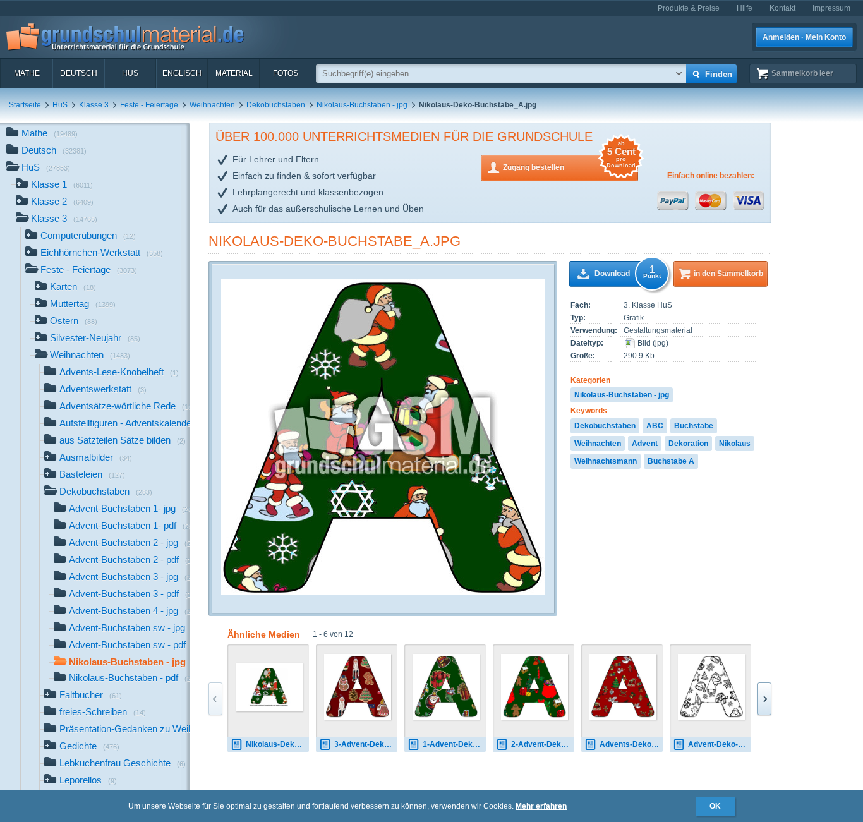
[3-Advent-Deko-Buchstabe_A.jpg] (357, 687)
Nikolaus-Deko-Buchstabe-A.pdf (277, 744)
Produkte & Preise (689, 8)
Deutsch (78, 73)
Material (234, 73)
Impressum (831, 8)
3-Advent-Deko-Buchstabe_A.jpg (365, 744)
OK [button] (715, 806)
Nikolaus (735, 443)
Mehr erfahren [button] (541, 806)
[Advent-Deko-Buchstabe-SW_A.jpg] (711, 687)
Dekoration (688, 443)
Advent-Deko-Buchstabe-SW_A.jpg (719, 744)
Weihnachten (212, 104)
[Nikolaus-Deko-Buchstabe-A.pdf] (269, 687)
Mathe (27, 73)
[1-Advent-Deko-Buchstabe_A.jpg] (446, 687)
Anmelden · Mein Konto (804, 37)
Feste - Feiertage (149, 104)
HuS (130, 73)
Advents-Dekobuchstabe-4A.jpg (631, 744)
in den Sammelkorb (728, 273)
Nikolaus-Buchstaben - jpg (362, 104)
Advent (645, 443)
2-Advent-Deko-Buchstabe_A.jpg (542, 744)
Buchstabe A (671, 461)
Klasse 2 (62, 201)
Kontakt (782, 8)
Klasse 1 (62, 184)
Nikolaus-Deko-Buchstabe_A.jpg (334, 241)
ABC (654, 425)
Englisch (182, 73)
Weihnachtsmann (605, 461)
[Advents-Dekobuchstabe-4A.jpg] (622, 687)
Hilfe (744, 8)
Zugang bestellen (569, 163)
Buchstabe (693, 425)
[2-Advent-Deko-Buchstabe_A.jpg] (534, 687)
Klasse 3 (94, 104)
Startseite (25, 104)
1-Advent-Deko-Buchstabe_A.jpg (454, 744)
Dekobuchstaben (275, 104)
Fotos (285, 73)
